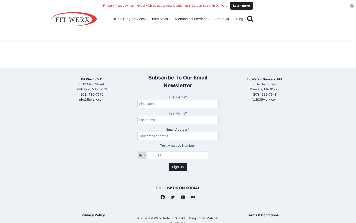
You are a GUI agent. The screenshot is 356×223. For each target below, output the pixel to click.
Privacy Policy (93, 215)
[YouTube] (183, 197)
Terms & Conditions (263, 215)
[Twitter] (173, 197)
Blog (239, 19)
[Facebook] (162, 197)
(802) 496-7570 (91, 94)
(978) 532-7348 (265, 94)
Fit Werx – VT (91, 79)
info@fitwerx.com (91, 99)
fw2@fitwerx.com (265, 99)
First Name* (178, 97)
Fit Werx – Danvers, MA (265, 79)
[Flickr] (193, 197)
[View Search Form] (250, 19)
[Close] (352, 5)
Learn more (241, 5)
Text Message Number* (178, 145)
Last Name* (178, 113)
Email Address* (177, 129)
